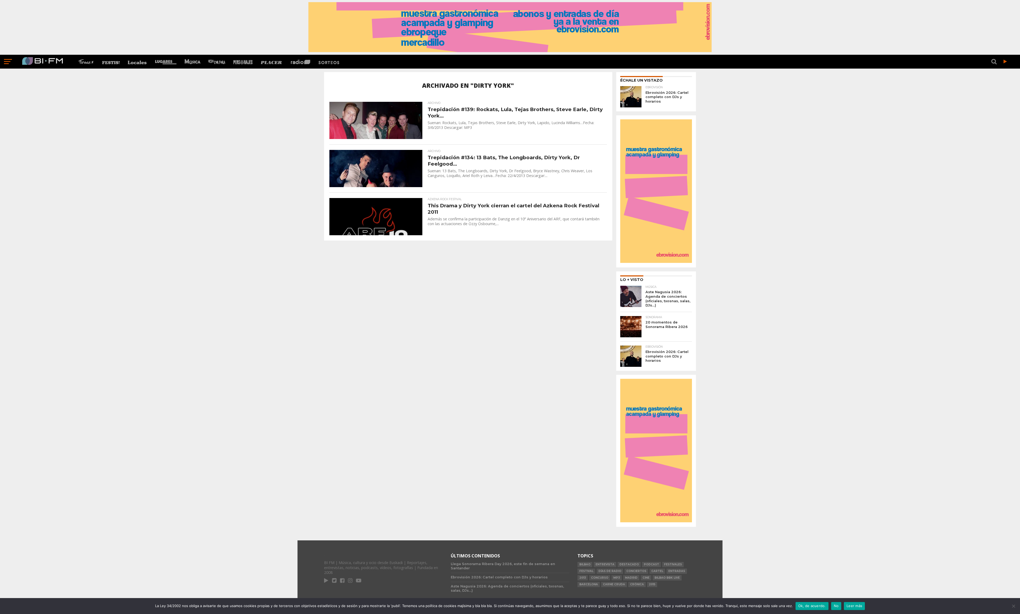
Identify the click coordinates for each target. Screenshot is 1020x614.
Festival (586, 571)
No (836, 606)
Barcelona (588, 584)
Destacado (629, 564)
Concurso (599, 577)
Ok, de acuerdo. (812, 606)
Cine (646, 577)
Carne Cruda (614, 584)
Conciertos (636, 571)
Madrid (631, 577)
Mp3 (616, 577)
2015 (652, 584)
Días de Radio (609, 571)
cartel (657, 571)
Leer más (854, 606)
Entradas (676, 571)
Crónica (637, 584)
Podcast (651, 564)
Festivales (673, 564)
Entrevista (605, 564)
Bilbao (584, 564)
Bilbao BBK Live (667, 577)
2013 (582, 577)
